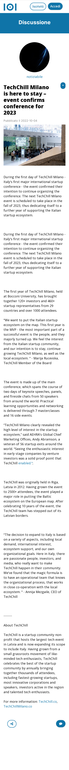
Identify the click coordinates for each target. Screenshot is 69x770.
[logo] (10, 6)
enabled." (25, 463)
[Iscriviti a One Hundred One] (60, 723)
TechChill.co (48, 701)
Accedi (55, 6)
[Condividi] (11, 724)
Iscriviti (38, 6)
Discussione (35, 22)
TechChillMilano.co (18, 706)
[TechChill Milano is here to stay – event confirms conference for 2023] (34, 145)
